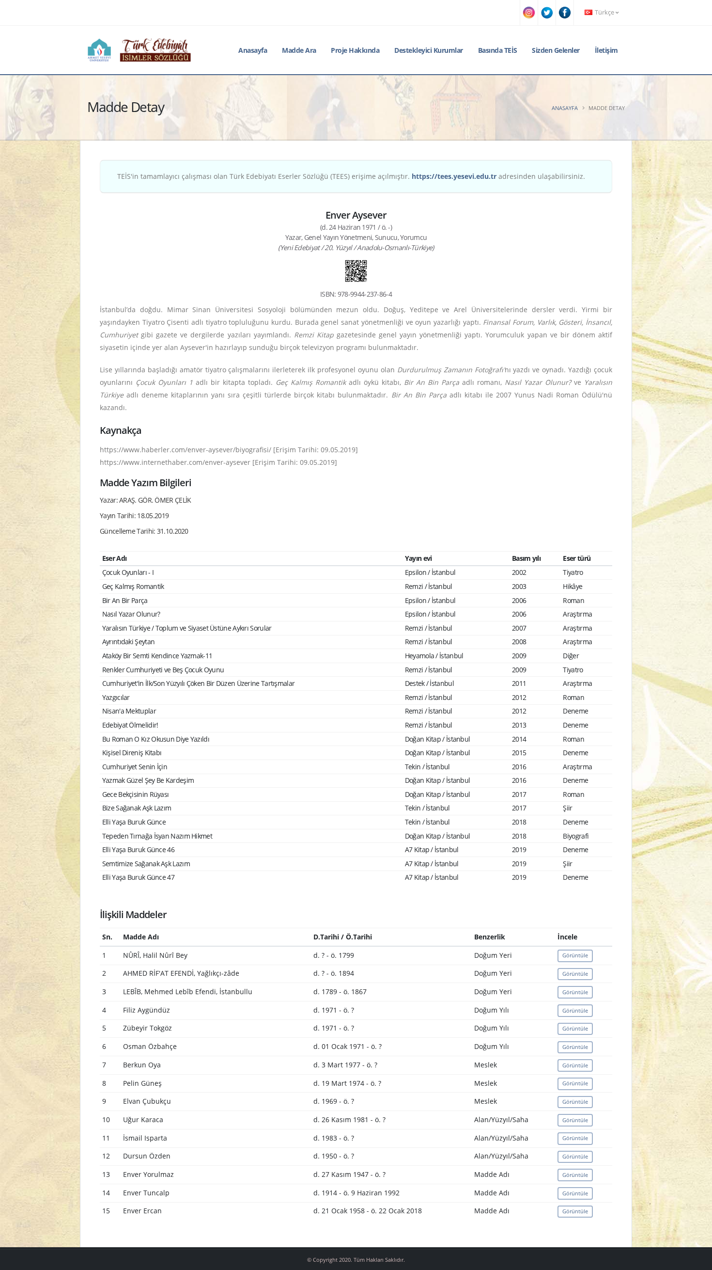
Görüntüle (575, 955)
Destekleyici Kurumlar (428, 50)
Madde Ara (299, 50)
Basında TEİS (497, 50)
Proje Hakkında (355, 50)
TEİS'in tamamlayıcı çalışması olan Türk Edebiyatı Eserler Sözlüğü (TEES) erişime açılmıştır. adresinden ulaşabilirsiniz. (351, 176)
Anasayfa (252, 50)
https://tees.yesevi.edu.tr (454, 176)
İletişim (606, 50)
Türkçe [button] (604, 12)
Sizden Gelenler (556, 50)
